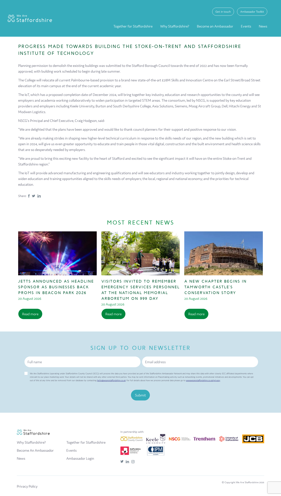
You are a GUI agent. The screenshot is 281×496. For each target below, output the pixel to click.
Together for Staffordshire (133, 26)
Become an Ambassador (215, 26)
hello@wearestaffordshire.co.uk (111, 380)
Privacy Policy (27, 486)
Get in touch (223, 11)
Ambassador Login (80, 458)
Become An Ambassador (35, 450)
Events (246, 26)
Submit (140, 395)
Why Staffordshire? (174, 26)
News (263, 26)
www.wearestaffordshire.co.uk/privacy (203, 380)
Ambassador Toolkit (252, 11)
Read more (30, 314)
